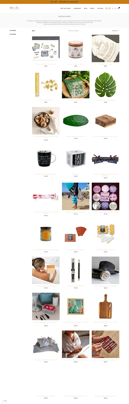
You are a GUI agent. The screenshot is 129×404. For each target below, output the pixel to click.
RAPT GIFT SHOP (65, 8)
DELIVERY (100, 8)
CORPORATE (77, 8)
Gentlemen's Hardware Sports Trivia (105, 249)
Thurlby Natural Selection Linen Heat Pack (46, 360)
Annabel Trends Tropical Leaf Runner (75, 136)
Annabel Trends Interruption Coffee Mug (45, 174)
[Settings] (115, 8)
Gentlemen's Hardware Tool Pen (75, 286)
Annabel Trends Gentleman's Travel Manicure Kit (105, 360)
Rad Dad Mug (75, 174)
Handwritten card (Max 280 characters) (46, 64)
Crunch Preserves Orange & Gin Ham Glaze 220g (45, 249)
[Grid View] (33, 30)
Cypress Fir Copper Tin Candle (76, 64)
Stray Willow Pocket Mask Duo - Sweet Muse (75, 360)
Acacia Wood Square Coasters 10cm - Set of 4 (105, 136)
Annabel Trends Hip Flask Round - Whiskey (105, 286)
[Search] (112, 8)
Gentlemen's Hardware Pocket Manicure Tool (75, 396)
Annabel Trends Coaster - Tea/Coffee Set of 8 (105, 212)
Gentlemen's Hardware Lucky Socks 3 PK (105, 396)
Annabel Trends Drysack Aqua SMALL (76, 212)
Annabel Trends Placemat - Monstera (105, 100)
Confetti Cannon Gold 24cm (46, 100)
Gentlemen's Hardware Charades (75, 249)
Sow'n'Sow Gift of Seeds (75, 100)
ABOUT (92, 8)
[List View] (34, 30)
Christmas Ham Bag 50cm (105, 64)
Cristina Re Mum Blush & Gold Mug (46, 396)
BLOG (85, 8)
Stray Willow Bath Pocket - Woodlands (46, 286)
